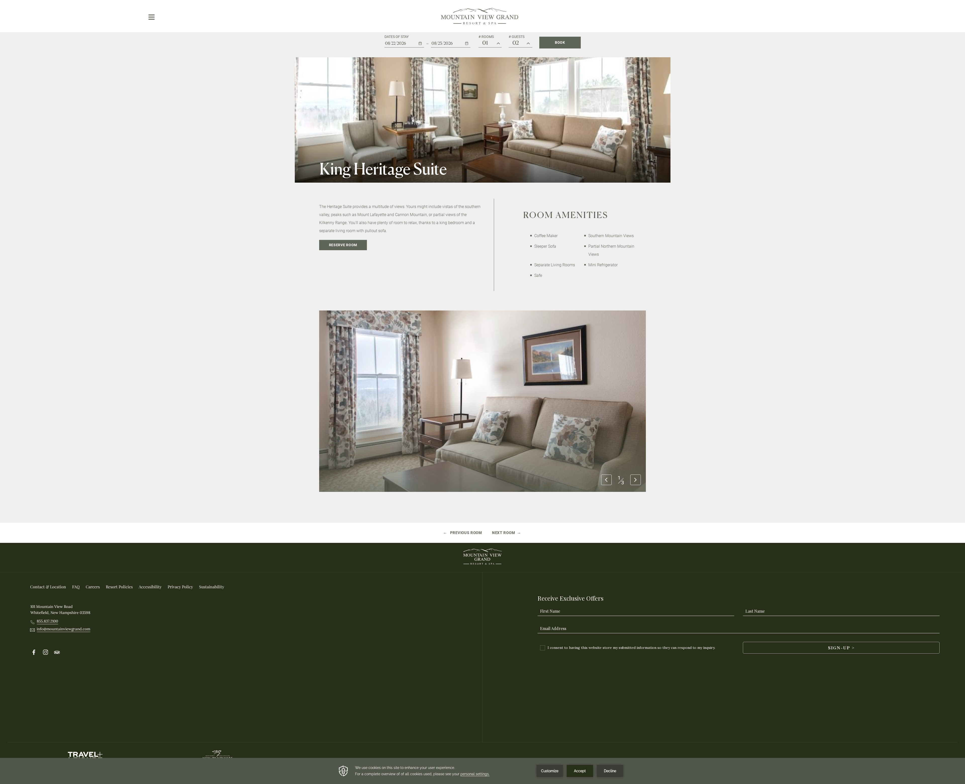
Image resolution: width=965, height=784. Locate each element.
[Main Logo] (480, 16)
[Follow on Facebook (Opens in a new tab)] (34, 652)
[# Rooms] (498, 43)
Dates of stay (396, 37)
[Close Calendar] (471, 55)
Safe (538, 275)
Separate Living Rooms (554, 265)
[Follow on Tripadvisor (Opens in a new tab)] (57, 652)
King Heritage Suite (383, 168)
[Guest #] (528, 43)
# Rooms (486, 37)
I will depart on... (447, 37)
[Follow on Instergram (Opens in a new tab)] (45, 652)
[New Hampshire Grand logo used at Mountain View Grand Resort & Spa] (217, 757)
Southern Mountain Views (611, 235)
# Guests (516, 37)
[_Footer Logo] (482, 557)
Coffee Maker (546, 235)
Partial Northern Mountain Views (611, 250)
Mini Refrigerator (603, 265)
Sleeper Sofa (545, 246)
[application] (482, 771)
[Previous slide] (606, 480)
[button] (404, 41)
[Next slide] (635, 480)
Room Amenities (565, 215)
